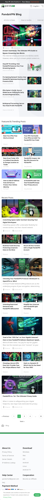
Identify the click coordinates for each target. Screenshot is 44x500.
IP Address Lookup (8, 463)
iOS (24, 459)
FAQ (3, 482)
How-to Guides (26, 20)
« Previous (5, 416)
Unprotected (35, 2)
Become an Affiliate (30, 479)
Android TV (27, 470)
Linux (25, 466)
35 (41, 416)
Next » (22, 421)
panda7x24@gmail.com (10, 479)
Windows (26, 452)
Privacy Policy (7, 497)
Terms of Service (8, 456)
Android (26, 463)
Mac (24, 455)
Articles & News (9, 20)
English (36, 6)
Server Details (7, 459)
